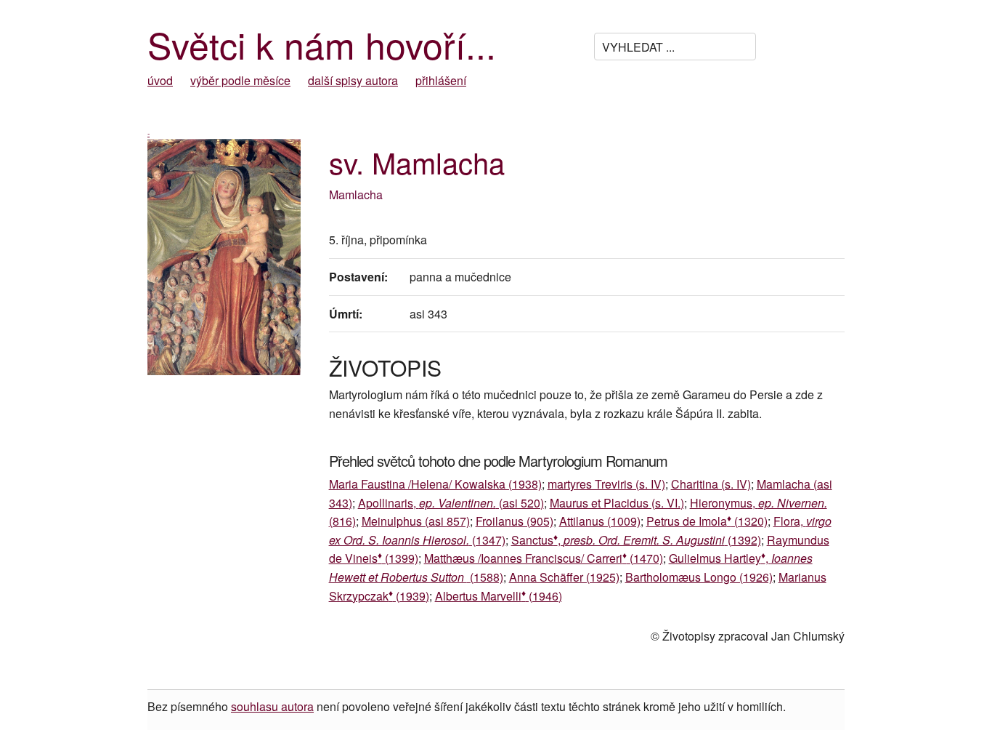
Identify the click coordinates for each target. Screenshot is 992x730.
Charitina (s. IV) (711, 484)
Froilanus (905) (514, 521)
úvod (160, 80)
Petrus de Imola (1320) (707, 521)
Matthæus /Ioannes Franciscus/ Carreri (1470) (543, 558)
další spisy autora (353, 80)
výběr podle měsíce (240, 80)
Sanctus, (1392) (636, 540)
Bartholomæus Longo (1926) (699, 577)
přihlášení (440, 80)
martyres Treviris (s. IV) (606, 484)
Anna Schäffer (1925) (564, 577)
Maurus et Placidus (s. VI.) (617, 502)
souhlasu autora (272, 706)
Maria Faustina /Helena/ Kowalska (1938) (435, 484)
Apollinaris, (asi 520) (451, 502)
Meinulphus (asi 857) (416, 521)
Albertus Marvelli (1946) (498, 595)
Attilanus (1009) (600, 521)
